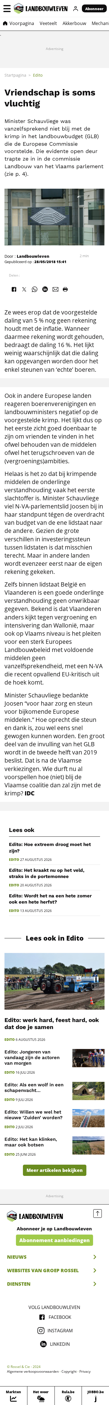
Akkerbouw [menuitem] (74, 23)
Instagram (60, 1331)
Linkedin (60, 1344)
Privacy (85, 1371)
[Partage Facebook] (13, 289)
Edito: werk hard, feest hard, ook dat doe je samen (51, 1023)
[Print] (65, 289)
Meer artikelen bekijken (55, 1170)
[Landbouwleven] (41, 8)
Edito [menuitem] (37, 75)
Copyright (69, 1371)
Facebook (60, 1317)
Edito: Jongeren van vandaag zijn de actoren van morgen (32, 1057)
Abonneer (94, 8)
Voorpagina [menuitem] (22, 23)
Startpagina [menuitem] (15, 75)
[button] (7, 8)
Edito (14, 859)
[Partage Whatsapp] (34, 289)
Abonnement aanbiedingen (54, 1240)
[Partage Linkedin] (45, 289)
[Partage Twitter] (24, 289)
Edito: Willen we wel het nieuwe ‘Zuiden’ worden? (33, 1114)
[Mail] (55, 289)
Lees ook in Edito (55, 938)
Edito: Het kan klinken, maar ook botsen (30, 1142)
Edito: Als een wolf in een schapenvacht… (33, 1087)
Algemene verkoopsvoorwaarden (33, 1371)
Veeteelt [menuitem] (48, 23)
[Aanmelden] (76, 8)
